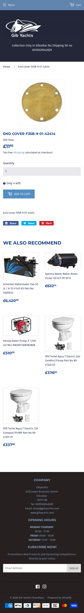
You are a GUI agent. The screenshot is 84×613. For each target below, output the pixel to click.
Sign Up (74, 568)
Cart (78, 4)
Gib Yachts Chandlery (31, 597)
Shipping (18, 152)
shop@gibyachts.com (45, 508)
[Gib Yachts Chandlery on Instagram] (44, 587)
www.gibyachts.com (42, 512)
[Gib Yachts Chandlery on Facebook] (37, 587)
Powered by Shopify (59, 597)
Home (6, 66)
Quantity (8, 163)
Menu (11, 4)
